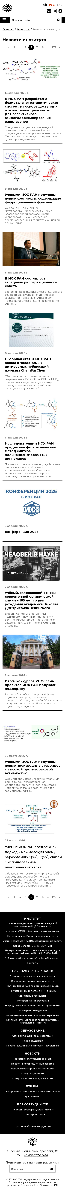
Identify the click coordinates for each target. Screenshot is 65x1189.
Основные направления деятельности (32, 976)
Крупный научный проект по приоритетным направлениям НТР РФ (32, 1021)
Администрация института (43, 931)
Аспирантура (20, 1035)
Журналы (41, 1010)
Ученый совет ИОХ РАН (17, 941)
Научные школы (16, 936)
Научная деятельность (32, 971)
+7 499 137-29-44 (36, 1155)
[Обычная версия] (45, 5)
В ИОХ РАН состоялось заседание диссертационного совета (31, 282)
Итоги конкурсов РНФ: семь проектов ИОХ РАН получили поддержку (30, 685)
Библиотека (12, 958)
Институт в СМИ (44, 1068)
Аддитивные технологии (32, 995)
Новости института (24, 1058)
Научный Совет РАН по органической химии (32, 986)
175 (54, 47)
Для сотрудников (32, 1104)
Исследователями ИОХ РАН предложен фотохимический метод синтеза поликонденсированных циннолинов (30, 451)
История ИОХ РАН (16, 931)
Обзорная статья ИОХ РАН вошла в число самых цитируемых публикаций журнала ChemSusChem (28, 364)
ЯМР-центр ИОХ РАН (32, 1114)
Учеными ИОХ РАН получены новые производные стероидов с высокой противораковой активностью (32, 767)
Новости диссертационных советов (32, 1063)
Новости (32, 1053)
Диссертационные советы (46, 941)
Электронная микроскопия (32, 1000)
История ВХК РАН (16, 1091)
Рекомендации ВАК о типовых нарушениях (32, 1045)
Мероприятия (51, 1005)
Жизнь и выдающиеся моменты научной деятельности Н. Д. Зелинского (32, 925)
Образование (32, 1030)
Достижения (32, 1096)
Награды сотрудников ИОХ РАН (24, 1005)
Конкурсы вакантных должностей (32, 1078)
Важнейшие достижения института (32, 981)
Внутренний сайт (43, 1109)
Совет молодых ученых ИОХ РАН (32, 945)
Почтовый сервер (22, 1109)
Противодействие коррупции (33, 1126)
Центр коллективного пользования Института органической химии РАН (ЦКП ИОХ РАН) (32, 952)
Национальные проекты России (25, 1015)
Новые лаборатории (23, 1068)
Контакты (32, 963)
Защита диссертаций (40, 1035)
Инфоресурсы (27, 958)
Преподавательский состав (43, 1091)
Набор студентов (32, 1040)
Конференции (27, 1010)
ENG (59, 4)
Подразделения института (42, 936)
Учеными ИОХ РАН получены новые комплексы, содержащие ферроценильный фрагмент (33, 198)
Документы (53, 958)
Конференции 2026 (21, 532)
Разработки (52, 1015)
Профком (41, 958)
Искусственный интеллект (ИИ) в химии (32, 990)
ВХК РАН (32, 1086)
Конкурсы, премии (32, 1073)
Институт (32, 918)
